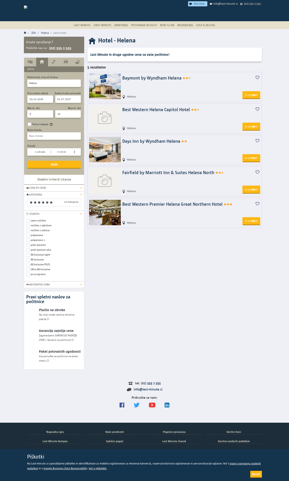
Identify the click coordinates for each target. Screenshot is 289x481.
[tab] (30, 62)
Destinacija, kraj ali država (42, 77)
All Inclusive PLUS (40, 264)
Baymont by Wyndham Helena (152, 78)
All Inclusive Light (40, 254)
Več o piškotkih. (98, 468)
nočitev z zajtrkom (41, 225)
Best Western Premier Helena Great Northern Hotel (173, 204)
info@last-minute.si (225, 3)
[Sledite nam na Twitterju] (136, 405)
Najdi (54, 164)
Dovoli (256, 474)
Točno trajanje (40, 124)
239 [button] (251, 94)
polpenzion (37, 235)
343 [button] (251, 157)
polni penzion (38, 244)
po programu (38, 274)
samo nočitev (38, 220)
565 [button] (251, 220)
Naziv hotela (34, 130)
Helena (45, 32)
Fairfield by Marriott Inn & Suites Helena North (168, 172)
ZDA (33, 32)
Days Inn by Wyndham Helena (151, 141)
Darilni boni (234, 431)
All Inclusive (37, 259)
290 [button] (251, 126)
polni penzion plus (41, 249)
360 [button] (251, 189)
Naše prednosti (114, 431)
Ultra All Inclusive (40, 269)
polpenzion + (38, 240)
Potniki (31, 145)
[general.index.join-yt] (152, 405)
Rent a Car (167, 25)
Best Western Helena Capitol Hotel (156, 109)
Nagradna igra (55, 431)
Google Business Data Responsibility (65, 468)
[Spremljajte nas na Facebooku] (122, 405)
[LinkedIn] (167, 405)
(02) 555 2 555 (252, 3)
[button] (54, 188)
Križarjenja (185, 25)
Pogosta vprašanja (174, 431)
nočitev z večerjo (40, 230)
